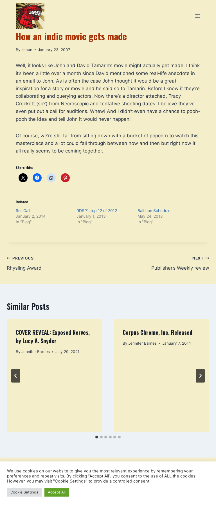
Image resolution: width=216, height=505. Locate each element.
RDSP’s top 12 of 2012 (96, 210)
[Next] (200, 376)
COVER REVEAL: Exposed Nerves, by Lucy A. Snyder (53, 336)
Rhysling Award (24, 263)
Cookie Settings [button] (24, 492)
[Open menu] (197, 16)
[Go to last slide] (15, 376)
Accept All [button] (57, 492)
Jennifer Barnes (35, 351)
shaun (26, 49)
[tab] (96, 437)
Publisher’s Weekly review (180, 263)
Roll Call (23, 210)
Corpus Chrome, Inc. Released (157, 332)
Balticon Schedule (154, 210)
